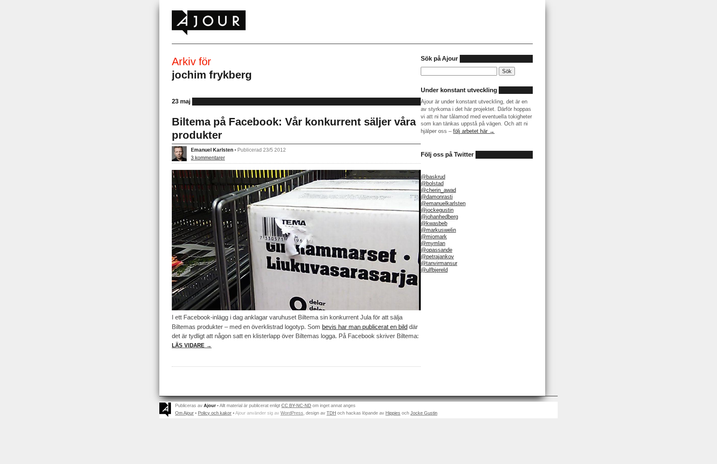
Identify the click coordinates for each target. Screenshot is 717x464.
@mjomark (434, 236)
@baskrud (433, 177)
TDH (331, 412)
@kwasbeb (434, 223)
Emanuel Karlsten (212, 149)
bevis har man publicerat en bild (364, 326)
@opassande (436, 250)
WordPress (291, 412)
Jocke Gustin (423, 412)
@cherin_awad (438, 190)
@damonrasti (437, 197)
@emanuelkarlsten (443, 203)
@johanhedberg (439, 217)
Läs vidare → (192, 345)
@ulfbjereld (434, 270)
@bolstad (432, 183)
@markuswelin (438, 230)
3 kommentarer (208, 157)
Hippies (392, 412)
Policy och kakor (215, 412)
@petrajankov (437, 256)
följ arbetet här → (474, 131)
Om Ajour (184, 412)
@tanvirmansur (439, 263)
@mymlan (433, 243)
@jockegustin (437, 210)
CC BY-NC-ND (296, 405)
